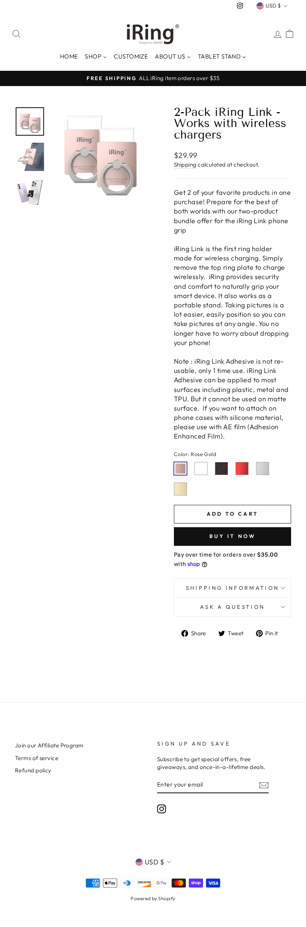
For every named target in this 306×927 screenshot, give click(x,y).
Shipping (185, 164)
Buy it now (232, 536)
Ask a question (232, 607)
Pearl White (200, 468)
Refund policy (33, 770)
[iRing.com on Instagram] (161, 808)
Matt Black (221, 468)
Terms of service (36, 758)
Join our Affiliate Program (49, 745)
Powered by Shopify (153, 898)
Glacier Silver (262, 468)
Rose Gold (180, 468)
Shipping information (232, 588)
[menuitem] (68, 55)
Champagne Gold (180, 489)
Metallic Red (242, 468)
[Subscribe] (264, 785)
